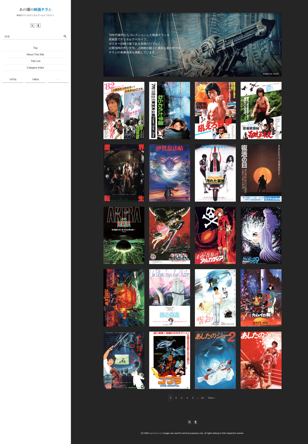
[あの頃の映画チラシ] (35, 9)
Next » (211, 398)
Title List (35, 61)
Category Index (35, 67)
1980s (35, 79)
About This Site (35, 54)
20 (202, 398)
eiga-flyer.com (155, 433)
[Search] (65, 36)
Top (35, 48)
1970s (12, 79)
